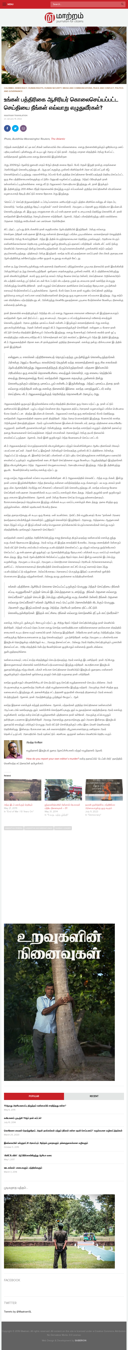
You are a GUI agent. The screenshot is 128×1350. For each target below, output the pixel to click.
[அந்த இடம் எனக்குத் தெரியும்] (22, 790)
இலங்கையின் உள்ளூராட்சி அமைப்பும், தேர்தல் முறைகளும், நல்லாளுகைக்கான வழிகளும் (46, 1143)
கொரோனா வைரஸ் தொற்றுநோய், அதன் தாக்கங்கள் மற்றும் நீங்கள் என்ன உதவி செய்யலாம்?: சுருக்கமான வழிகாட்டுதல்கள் (63, 1130)
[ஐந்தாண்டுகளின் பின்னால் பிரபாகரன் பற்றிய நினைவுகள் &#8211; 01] (63, 790)
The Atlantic (58, 139)
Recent (94, 1096)
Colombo (9, 88)
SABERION (80, 1340)
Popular (34, 1096)
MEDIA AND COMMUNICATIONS (77, 88)
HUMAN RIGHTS (35, 88)
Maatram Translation (16, 115)
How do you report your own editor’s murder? (52, 758)
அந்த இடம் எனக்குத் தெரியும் (18, 805)
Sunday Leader (63, 828)
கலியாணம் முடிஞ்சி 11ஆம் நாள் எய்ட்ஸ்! (22, 1118)
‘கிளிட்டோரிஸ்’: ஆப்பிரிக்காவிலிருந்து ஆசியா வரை (28, 1155)
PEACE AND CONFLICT (103, 88)
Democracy (21, 88)
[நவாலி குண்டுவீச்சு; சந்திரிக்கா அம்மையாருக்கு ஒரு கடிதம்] (104, 790)
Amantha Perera (13, 828)
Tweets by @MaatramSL (18, 1311)
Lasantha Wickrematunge (38, 828)
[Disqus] (64, 875)
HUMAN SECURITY (53, 88)
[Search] (122, 4)
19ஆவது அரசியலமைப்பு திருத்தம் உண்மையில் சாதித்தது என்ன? (35, 1105)
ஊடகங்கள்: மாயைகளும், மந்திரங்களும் (23, 1167)
